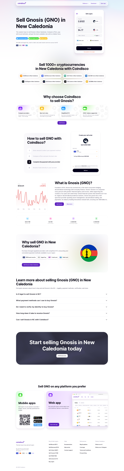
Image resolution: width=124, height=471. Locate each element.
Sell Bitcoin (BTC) (53, 444)
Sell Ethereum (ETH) (54, 447)
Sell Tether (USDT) (53, 450)
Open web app (53, 424)
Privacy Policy (83, 453)
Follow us (85, 3)
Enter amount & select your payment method (47, 150)
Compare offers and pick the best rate (45, 156)
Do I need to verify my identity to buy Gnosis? (35, 307)
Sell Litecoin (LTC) (53, 458)
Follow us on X (98, 444)
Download (93, 3)
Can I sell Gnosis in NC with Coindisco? (32, 320)
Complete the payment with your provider (46, 162)
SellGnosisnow (62, 355)
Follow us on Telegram (100, 447)
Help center (67, 447)
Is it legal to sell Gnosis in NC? (28, 294)
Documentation (68, 444)
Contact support (68, 450)
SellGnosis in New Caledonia (31, 264)
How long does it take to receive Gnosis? (33, 313)
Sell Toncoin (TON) (53, 453)
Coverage (82, 447)
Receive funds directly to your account (45, 167)
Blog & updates (83, 444)
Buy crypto (51, 461)
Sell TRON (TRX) (53, 456)
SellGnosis (62, 122)
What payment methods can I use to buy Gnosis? (36, 300)
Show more (69, 204)
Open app (103, 3)
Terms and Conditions (85, 450)
